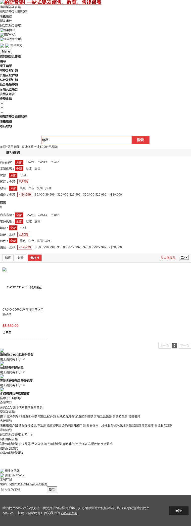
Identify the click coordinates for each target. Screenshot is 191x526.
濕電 (37, 168)
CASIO (42, 162)
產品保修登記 (28, 425)
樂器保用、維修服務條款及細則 (107, 425)
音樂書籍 (134, 416)
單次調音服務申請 (49, 425)
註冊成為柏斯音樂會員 (28, 407)
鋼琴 (3, 416)
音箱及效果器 (103, 416)
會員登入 (6, 407)
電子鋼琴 (13, 416)
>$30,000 (115, 194)
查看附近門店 (13, 39)
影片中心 (28, 434)
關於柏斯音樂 (9, 444)
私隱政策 (94, 444)
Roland (54, 162)
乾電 (29, 168)
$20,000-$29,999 (94, 194)
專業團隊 (148, 425)
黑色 (23, 188)
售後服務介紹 (9, 425)
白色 (31, 188)
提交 (52, 489)
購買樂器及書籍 (10, 7)
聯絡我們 (69, 444)
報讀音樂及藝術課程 (13, 11)
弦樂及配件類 (28, 416)
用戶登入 (10, 34)
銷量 (21, 258)
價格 (33, 258)
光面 (40, 188)
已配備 (23, 181)
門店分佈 (37, 444)
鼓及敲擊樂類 (84, 416)
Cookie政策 (69, 513)
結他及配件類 (66, 416)
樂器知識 (135, 425)
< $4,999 (25, 194)
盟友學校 (6, 21)
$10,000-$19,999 (69, 194)
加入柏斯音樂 (53, 444)
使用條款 (81, 444)
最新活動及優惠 (10, 25)
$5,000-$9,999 (45, 194)
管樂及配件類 (47, 416)
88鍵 (23, 175)
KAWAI (30, 162)
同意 (178, 511)
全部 (19, 162)
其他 (48, 188)
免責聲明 (107, 444)
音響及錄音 (120, 416)
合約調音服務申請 (74, 425)
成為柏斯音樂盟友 (12, 453)
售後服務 (6, 16)
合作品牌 (25, 444)
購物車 (9, 30)
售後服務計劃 (163, 425)
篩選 (8, 258)
